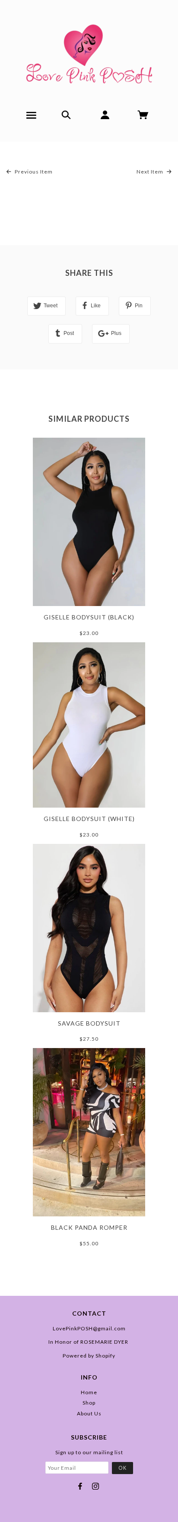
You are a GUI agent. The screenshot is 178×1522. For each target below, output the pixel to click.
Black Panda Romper (89, 1227)
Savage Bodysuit (89, 1023)
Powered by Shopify (89, 1355)
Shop (89, 1402)
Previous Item (33, 171)
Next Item (151, 171)
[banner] (89, 50)
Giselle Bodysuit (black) (89, 617)
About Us (89, 1413)
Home (89, 1392)
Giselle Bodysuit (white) (89, 818)
